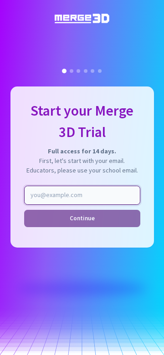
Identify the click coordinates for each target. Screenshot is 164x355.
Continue (82, 218)
